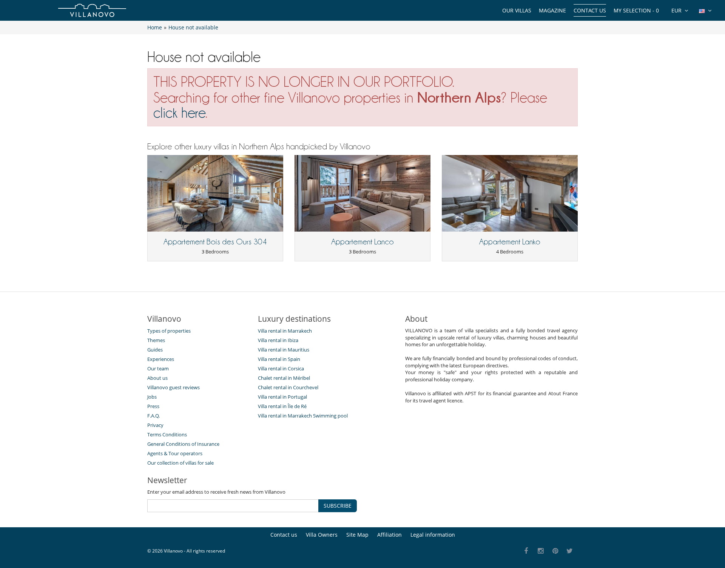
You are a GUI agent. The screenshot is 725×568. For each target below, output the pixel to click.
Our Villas (516, 10)
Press (153, 406)
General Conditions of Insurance (183, 444)
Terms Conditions (167, 434)
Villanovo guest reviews (173, 387)
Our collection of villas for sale (180, 462)
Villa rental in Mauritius (283, 349)
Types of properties (169, 330)
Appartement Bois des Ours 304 (215, 242)
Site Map (357, 534)
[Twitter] (570, 551)
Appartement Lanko (509, 242)
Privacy (155, 425)
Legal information (432, 534)
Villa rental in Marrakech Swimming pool (303, 415)
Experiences (160, 359)
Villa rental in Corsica (281, 368)
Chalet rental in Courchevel (288, 387)
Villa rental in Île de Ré (282, 406)
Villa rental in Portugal (282, 396)
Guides (155, 349)
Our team (158, 368)
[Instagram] (541, 551)
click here (179, 112)
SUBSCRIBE (338, 505)
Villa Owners (322, 534)
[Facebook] (526, 551)
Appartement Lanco (362, 242)
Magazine (552, 10)
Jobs (152, 396)
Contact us (590, 10)
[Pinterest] (555, 551)
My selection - (636, 10)
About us (157, 378)
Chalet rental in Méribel (284, 378)
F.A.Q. (153, 415)
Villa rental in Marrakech (285, 330)
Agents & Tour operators (174, 453)
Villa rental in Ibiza (278, 340)
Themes (156, 340)
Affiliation (389, 534)
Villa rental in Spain (279, 359)
